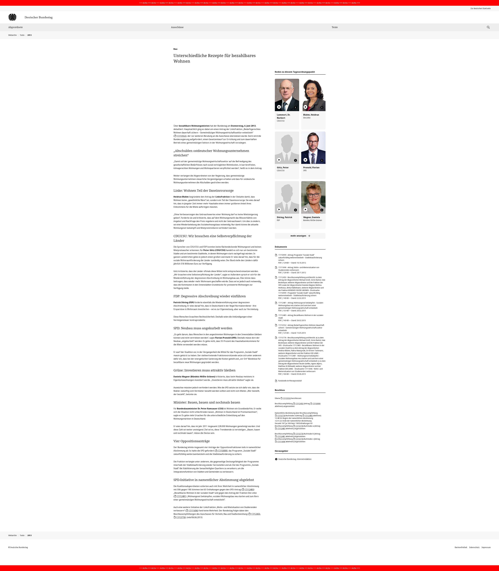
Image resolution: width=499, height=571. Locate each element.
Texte (335, 27)
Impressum (486, 547)
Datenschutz (474, 547)
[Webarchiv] (30, 17)
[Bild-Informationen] (295, 107)
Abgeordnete (15, 27)
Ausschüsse (177, 27)
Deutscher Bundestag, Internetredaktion (294, 459)
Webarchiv (12, 35)
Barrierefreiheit (461, 547)
